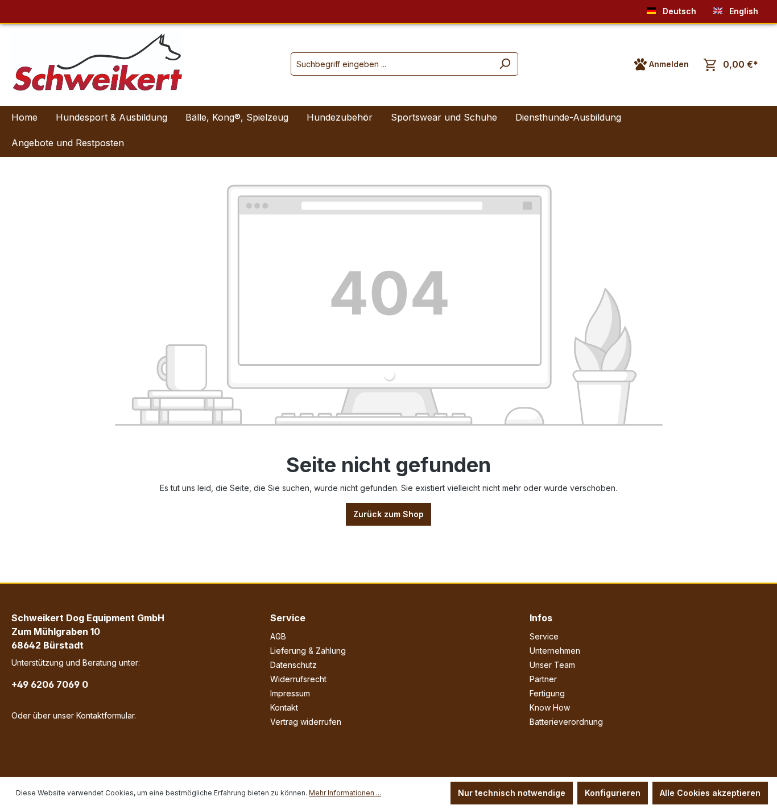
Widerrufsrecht (298, 679)
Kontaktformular (105, 715)
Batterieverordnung (566, 722)
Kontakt (284, 707)
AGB (278, 636)
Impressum (290, 693)
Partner (543, 679)
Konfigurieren (612, 793)
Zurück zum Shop (388, 514)
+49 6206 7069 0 (49, 684)
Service (287, 618)
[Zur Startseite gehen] (96, 61)
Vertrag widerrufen (305, 722)
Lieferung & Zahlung (308, 650)
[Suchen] (504, 64)
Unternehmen (555, 650)
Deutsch (678, 11)
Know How (550, 707)
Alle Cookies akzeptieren (710, 793)
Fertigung (547, 693)
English (742, 11)
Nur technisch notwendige (511, 793)
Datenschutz (293, 665)
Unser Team (552, 665)
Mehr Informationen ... (345, 793)
